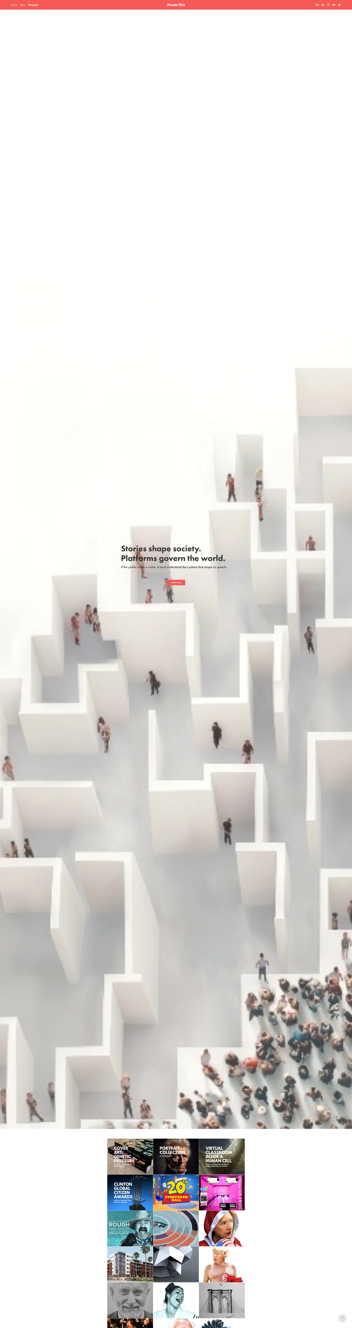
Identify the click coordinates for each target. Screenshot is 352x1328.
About (14, 4)
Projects (33, 4)
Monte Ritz (176, 4)
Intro (22, 4)
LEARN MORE (176, 582)
